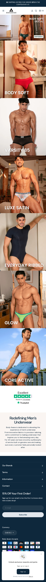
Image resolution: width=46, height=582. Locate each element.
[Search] (36, 11)
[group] (23, 28)
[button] (3, 11)
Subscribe (23, 515)
